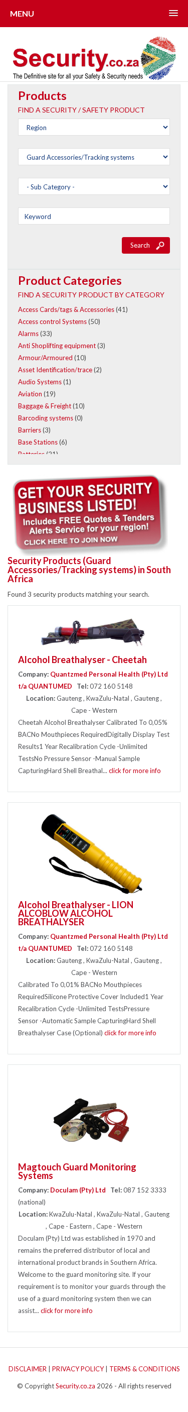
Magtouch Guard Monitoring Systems (77, 1171)
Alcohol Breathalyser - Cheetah (82, 659)
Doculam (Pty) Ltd (78, 1190)
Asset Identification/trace (55, 370)
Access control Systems (52, 321)
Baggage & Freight (44, 406)
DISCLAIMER (28, 1369)
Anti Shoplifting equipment (57, 346)
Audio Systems (40, 382)
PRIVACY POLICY (78, 1369)
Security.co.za (75, 1386)
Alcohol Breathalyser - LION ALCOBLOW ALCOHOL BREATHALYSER (75, 913)
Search (140, 245)
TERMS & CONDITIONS (144, 1369)
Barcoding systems (45, 418)
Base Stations (38, 442)
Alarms (28, 334)
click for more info (135, 771)
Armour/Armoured (45, 358)
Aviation (30, 394)
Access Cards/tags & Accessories (66, 309)
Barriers (29, 430)
